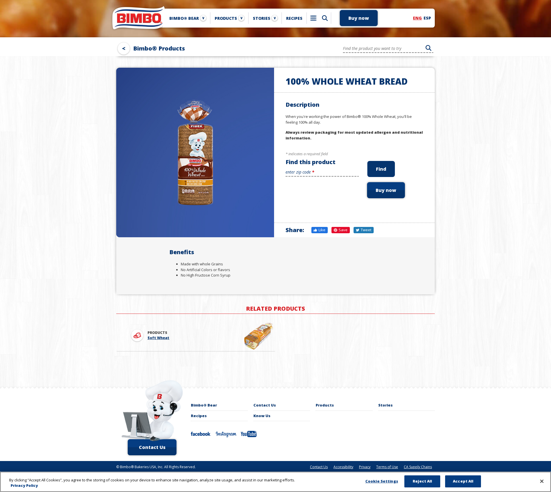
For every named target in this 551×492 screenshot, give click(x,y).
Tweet (366, 229)
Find (381, 169)
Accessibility (343, 466)
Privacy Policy (24, 485)
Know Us (261, 415)
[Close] (542, 481)
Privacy (364, 466)
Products (228, 18)
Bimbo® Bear (186, 18)
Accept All (463, 481)
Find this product (310, 162)
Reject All (422, 481)
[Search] (325, 18)
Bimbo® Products (159, 48)
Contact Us (264, 405)
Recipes (199, 415)
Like (322, 229)
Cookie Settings (381, 481)
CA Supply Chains (418, 466)
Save (343, 229)
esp (427, 18)
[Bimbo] (137, 18)
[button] (359, 18)
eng (417, 18)
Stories (264, 18)
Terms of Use (387, 466)
